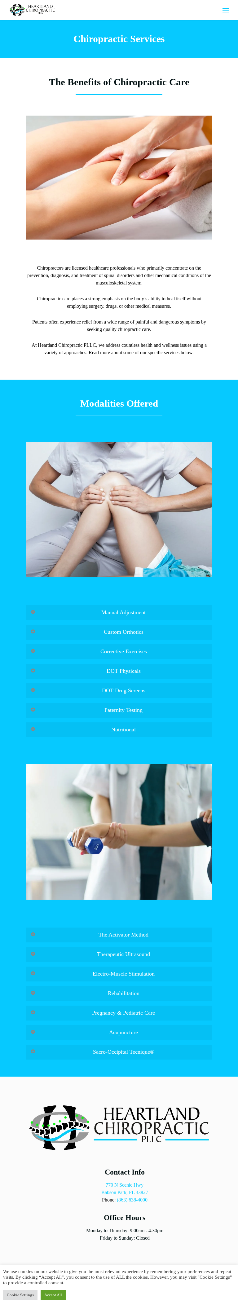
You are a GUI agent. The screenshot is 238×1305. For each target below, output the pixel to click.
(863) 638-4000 (132, 1199)
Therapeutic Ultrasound (123, 954)
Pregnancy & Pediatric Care (123, 1013)
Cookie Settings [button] (20, 1295)
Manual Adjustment (123, 612)
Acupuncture (123, 1032)
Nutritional (123, 729)
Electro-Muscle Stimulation (124, 974)
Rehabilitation (123, 993)
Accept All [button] (53, 1295)
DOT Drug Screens (123, 690)
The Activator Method (123, 935)
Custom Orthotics (123, 632)
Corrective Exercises (123, 651)
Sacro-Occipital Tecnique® (123, 1052)
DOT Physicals (124, 671)
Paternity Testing (123, 710)
